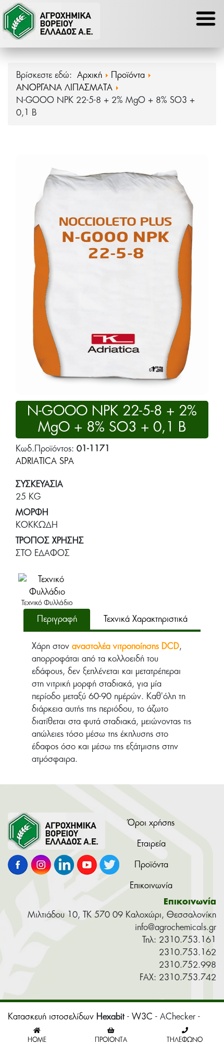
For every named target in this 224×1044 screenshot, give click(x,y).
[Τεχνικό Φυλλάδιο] (47, 585)
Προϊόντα (151, 865)
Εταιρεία (151, 844)
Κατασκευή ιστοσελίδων (51, 1017)
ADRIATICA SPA (45, 461)
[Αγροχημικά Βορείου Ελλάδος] (51, 23)
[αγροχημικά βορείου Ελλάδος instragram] (41, 867)
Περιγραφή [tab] (57, 619)
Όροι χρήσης (151, 823)
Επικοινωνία (151, 885)
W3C (142, 1017)
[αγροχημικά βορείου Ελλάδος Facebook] (18, 867)
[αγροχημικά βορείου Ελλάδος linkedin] (64, 867)
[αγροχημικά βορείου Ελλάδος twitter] (109, 867)
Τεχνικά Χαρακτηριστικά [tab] (146, 619)
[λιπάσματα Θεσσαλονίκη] (56, 833)
